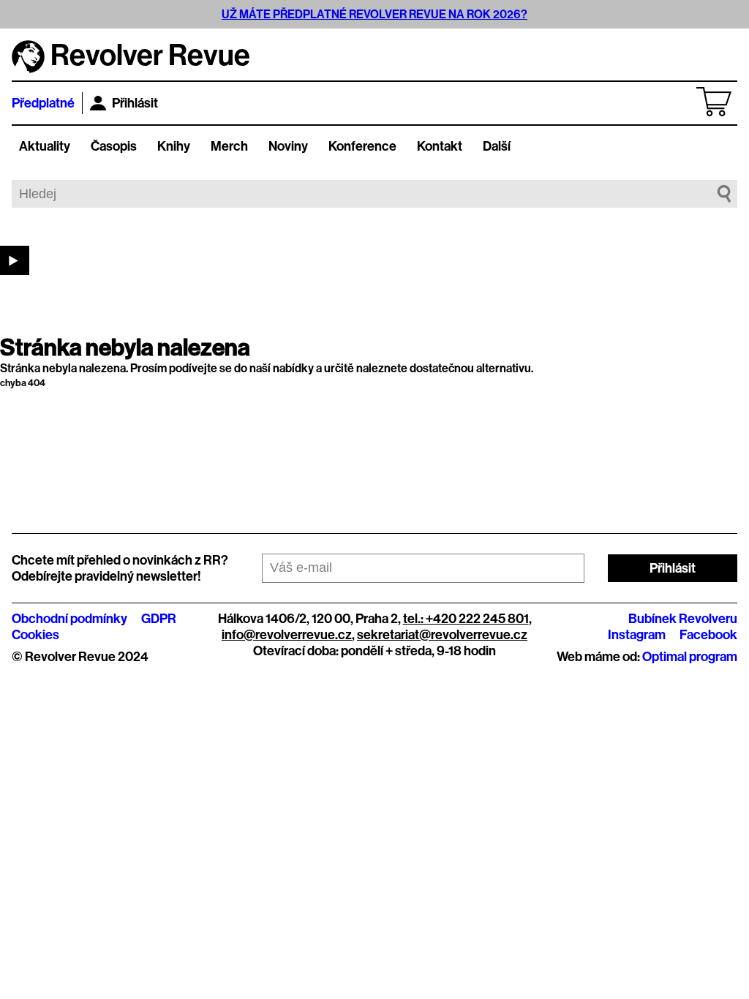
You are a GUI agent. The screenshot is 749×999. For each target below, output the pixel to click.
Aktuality (44, 146)
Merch (229, 146)
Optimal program (689, 657)
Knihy (173, 146)
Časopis (114, 146)
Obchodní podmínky (69, 619)
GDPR (158, 619)
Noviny (288, 146)
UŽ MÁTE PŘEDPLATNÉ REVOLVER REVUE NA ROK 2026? (374, 14)
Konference (362, 146)
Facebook (708, 635)
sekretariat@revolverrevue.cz (442, 635)
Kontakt (439, 146)
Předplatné (43, 103)
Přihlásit (135, 103)
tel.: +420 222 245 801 (466, 619)
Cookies (35, 635)
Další (497, 146)
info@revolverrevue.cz (287, 635)
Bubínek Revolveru (682, 619)
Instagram (637, 635)
